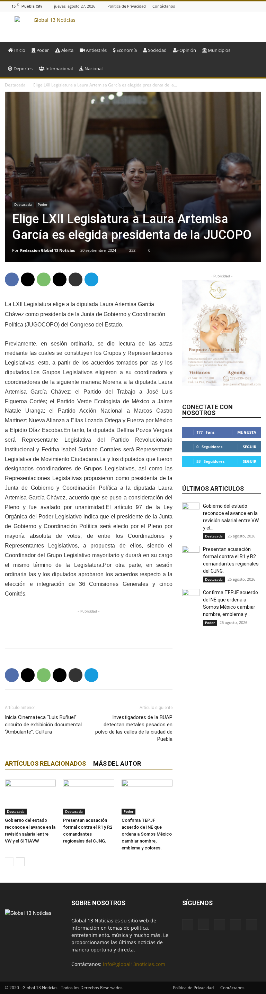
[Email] (59, 279)
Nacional (93, 68)
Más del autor (117, 763)
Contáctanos (163, 6)
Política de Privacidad (126, 6)
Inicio (19, 50)
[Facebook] (223, 6)
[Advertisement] (89, 625)
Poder (42, 50)
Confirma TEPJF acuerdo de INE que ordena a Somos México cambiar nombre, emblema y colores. (147, 834)
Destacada (15, 85)
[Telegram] (91, 279)
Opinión (187, 50)
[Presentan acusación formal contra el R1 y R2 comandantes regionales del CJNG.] (88, 797)
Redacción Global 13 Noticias (47, 250)
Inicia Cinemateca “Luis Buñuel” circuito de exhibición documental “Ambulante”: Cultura (43, 724)
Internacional (58, 68)
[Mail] (240, 6)
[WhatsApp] (44, 279)
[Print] (75, 279)
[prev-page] (9, 861)
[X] (257, 6)
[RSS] (248, 6)
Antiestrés (96, 50)
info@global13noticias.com (134, 964)
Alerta (66, 50)
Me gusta (246, 432)
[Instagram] (231, 6)
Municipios (218, 50)
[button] (253, 50)
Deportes (22, 68)
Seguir (249, 446)
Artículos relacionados (45, 763)
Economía (126, 50)
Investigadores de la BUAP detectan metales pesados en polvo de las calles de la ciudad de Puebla (133, 728)
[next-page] (20, 861)
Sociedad (157, 50)
